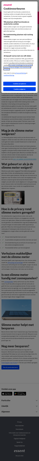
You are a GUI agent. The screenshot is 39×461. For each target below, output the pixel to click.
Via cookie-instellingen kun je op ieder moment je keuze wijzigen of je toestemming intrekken (18, 67)
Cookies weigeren (19, 89)
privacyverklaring (20, 73)
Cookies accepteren (19, 83)
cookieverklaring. (9, 75)
